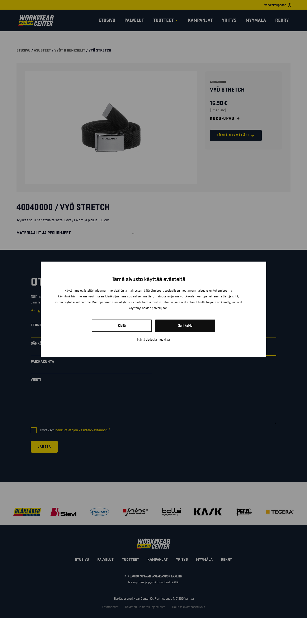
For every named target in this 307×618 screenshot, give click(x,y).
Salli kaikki (185, 326)
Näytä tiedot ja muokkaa (153, 340)
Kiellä (122, 326)
